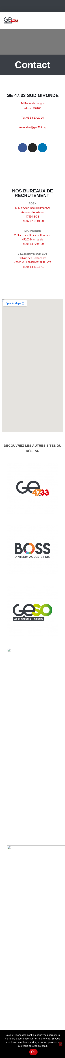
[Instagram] (32, 6)
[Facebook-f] (25, 6)
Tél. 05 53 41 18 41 (32, 266)
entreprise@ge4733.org (32, 127)
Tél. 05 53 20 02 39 (32, 243)
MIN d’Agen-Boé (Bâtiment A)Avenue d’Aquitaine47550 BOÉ (32, 212)
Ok (33, 1052)
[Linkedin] (39, 6)
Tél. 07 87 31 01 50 (32, 220)
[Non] (60, 1044)
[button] (58, 20)
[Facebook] (22, 147)
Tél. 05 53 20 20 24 (32, 117)
